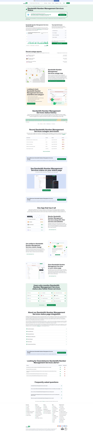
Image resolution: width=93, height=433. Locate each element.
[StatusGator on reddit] (57, 426)
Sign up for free (39, 29)
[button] (46, 329)
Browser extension (55, 411)
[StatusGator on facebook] (65, 426)
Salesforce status (62, 419)
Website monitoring (38, 412)
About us (54, 406)
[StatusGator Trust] (62, 429)
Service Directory (55, 408)
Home (26, 6)
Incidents (37, 416)
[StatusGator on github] (64, 426)
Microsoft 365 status (63, 415)
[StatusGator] (41, 426)
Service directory (30, 6)
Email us (43, 401)
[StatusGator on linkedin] (58, 426)
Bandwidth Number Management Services (38, 6)
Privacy (54, 419)
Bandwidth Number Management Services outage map (35, 75)
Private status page (38, 407)
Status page (37, 406)
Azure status (62, 407)
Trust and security (55, 416)
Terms (54, 420)
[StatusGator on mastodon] (62, 426)
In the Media (54, 407)
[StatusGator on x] (66, 426)
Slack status (61, 420)
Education (28, 408)
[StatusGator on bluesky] (61, 426)
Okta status (61, 416)
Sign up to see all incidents (46, 151)
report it (63, 134)
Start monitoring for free (31, 103)
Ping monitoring (38, 415)
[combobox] (35, 3)
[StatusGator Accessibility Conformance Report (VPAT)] (65, 429)
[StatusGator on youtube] (60, 426)
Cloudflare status (62, 408)
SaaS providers (29, 415)
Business (45, 406)
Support (54, 412)
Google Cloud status (63, 411)
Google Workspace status (63, 412)
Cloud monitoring (38, 411)
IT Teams (28, 406)
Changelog (54, 415)
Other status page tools (47, 410)
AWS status (61, 406)
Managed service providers (30, 411)
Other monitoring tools (47, 411)
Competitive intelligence (30, 412)
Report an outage (62, 14)
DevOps (28, 407)
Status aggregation (38, 408)
